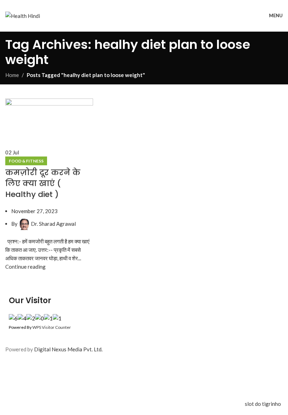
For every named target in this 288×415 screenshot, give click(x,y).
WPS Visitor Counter (51, 327)
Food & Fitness (26, 161)
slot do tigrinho (263, 404)
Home (12, 75)
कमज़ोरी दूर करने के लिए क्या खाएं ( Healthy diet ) (42, 183)
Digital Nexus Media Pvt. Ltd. (68, 349)
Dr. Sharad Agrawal (53, 224)
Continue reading (25, 266)
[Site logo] (22, 15)
